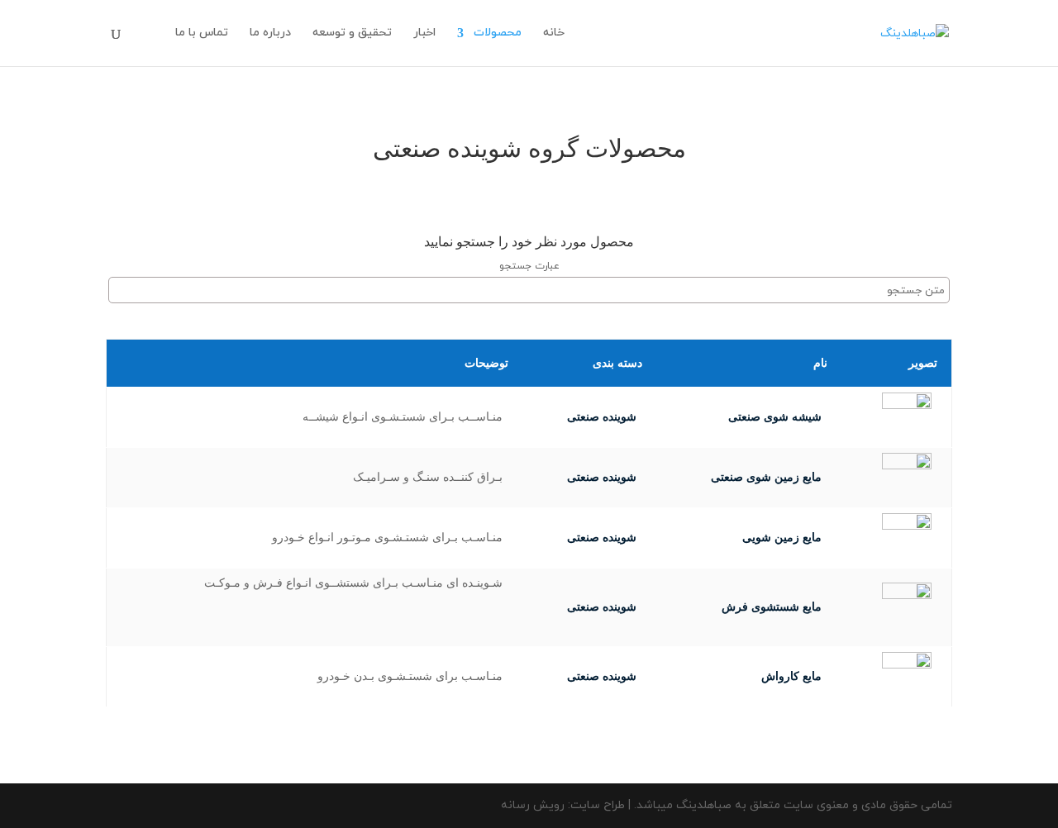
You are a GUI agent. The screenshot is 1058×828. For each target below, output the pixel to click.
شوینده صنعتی (601, 417)
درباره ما (270, 33)
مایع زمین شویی (782, 537)
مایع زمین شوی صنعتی (766, 477)
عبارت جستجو (529, 266)
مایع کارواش (791, 676)
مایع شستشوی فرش (772, 607)
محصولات (498, 33)
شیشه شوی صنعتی (775, 417)
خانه (554, 33)
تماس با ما (201, 33)
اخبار (424, 33)
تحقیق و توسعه (352, 33)
